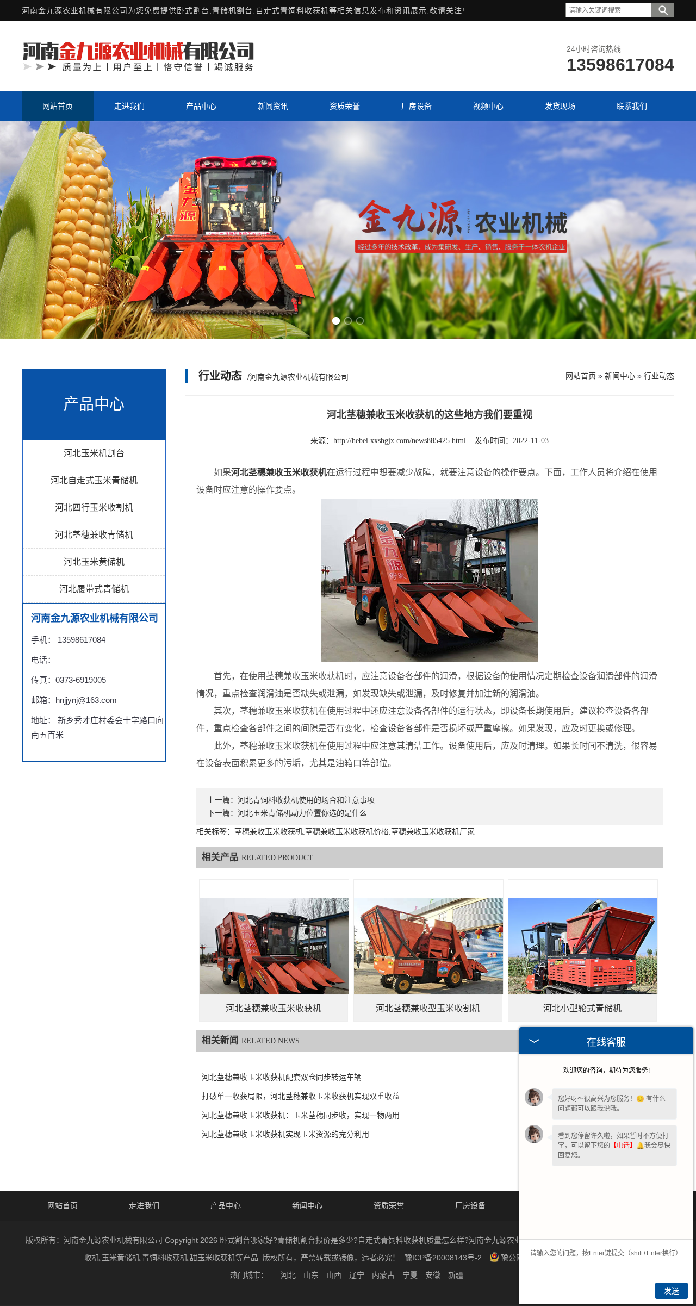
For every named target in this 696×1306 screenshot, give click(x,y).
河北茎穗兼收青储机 (94, 534)
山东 (311, 1275)
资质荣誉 (389, 1205)
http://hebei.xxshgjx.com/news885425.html (399, 441)
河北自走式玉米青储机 (94, 480)
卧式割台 (193, 10)
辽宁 (356, 1275)
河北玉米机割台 (94, 453)
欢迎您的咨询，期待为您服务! (606, 1070)
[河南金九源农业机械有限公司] (139, 70)
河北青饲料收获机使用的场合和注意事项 (306, 800)
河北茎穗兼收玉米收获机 (273, 1008)
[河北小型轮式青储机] (582, 954)
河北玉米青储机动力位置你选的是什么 (302, 813)
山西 (333, 1275)
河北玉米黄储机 (94, 562)
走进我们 (144, 1205)
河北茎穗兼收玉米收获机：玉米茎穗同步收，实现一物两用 (301, 1115)
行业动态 (659, 375)
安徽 (432, 1275)
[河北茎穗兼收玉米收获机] (274, 954)
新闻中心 (620, 375)
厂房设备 (470, 1205)
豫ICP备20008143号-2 (443, 1257)
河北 (288, 1275)
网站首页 (581, 375)
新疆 (455, 1275)
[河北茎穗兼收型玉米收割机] (428, 954)
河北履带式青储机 (94, 589)
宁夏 (410, 1275)
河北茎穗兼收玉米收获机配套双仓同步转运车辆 (282, 1077)
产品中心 (225, 1205)
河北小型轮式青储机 (582, 1008)
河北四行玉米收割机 (94, 507)
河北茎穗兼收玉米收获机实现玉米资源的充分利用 (285, 1134)
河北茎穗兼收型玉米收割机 (428, 1008)
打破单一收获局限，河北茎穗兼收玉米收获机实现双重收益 (301, 1096)
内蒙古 (383, 1275)
